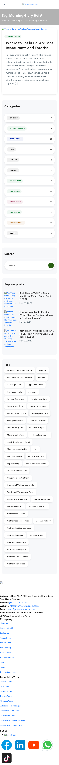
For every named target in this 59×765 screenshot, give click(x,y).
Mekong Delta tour (15, 435)
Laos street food (38, 420)
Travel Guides (15, 202)
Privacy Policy (5, 638)
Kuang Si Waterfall (15, 420)
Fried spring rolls (14, 392)
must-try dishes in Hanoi (18, 442)
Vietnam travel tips (16, 564)
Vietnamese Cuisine (16, 513)
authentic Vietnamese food (20, 370)
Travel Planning (30, 20)
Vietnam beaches (42, 499)
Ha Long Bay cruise (15, 399)
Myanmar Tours (6, 701)
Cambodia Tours (6, 691)
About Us (4, 623)
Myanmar (13, 160)
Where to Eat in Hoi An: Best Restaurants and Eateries (29, 45)
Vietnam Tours (6, 681)
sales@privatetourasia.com (21, 609)
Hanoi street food (15, 406)
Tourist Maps (15, 181)
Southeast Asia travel (36, 463)
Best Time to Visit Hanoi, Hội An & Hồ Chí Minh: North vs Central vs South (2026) (36, 333)
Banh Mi (42, 370)
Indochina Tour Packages (10, 706)
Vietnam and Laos (7, 715)
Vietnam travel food (16, 542)
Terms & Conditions (8, 672)
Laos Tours (4, 686)
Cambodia (14, 118)
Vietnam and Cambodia (9, 710)
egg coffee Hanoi (35, 384)
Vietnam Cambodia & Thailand (12, 720)
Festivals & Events (17, 128)
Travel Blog (15, 20)
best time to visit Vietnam (19, 377)
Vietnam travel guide (16, 549)
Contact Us (4, 633)
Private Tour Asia (36, 456)
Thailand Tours (6, 696)
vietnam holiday (43, 521)
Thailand (13, 170)
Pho (35, 449)
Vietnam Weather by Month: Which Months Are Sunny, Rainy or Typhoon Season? (36, 314)
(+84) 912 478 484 (18, 602)
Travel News (15, 212)
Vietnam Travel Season (17, 556)
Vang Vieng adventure (17, 499)
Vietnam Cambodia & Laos (11, 725)
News (2, 667)
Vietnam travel (36, 535)
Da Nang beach (14, 384)
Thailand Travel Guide (17, 470)
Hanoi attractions (39, 399)
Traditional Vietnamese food (20, 492)
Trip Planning (5, 647)
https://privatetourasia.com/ (24, 605)
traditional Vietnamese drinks (20, 485)
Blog (2, 662)
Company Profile (7, 628)
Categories (12, 106)
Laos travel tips (36, 427)
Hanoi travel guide (38, 406)
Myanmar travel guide (17, 449)
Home (4, 20)
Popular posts (14, 284)
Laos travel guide (15, 427)
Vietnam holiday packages (19, 528)
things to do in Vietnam (18, 478)
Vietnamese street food (18, 521)
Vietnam (43, 20)
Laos (12, 149)
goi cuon (32, 392)
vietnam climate (14, 506)
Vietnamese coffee (37, 506)
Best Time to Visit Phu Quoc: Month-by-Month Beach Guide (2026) (35, 296)
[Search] (51, 265)
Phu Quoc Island (14, 456)
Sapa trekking (13, 463)
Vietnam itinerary (15, 535)
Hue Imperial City (40, 413)
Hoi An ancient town (16, 413)
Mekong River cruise (40, 435)
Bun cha (41, 377)
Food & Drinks (15, 139)
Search (9, 254)
